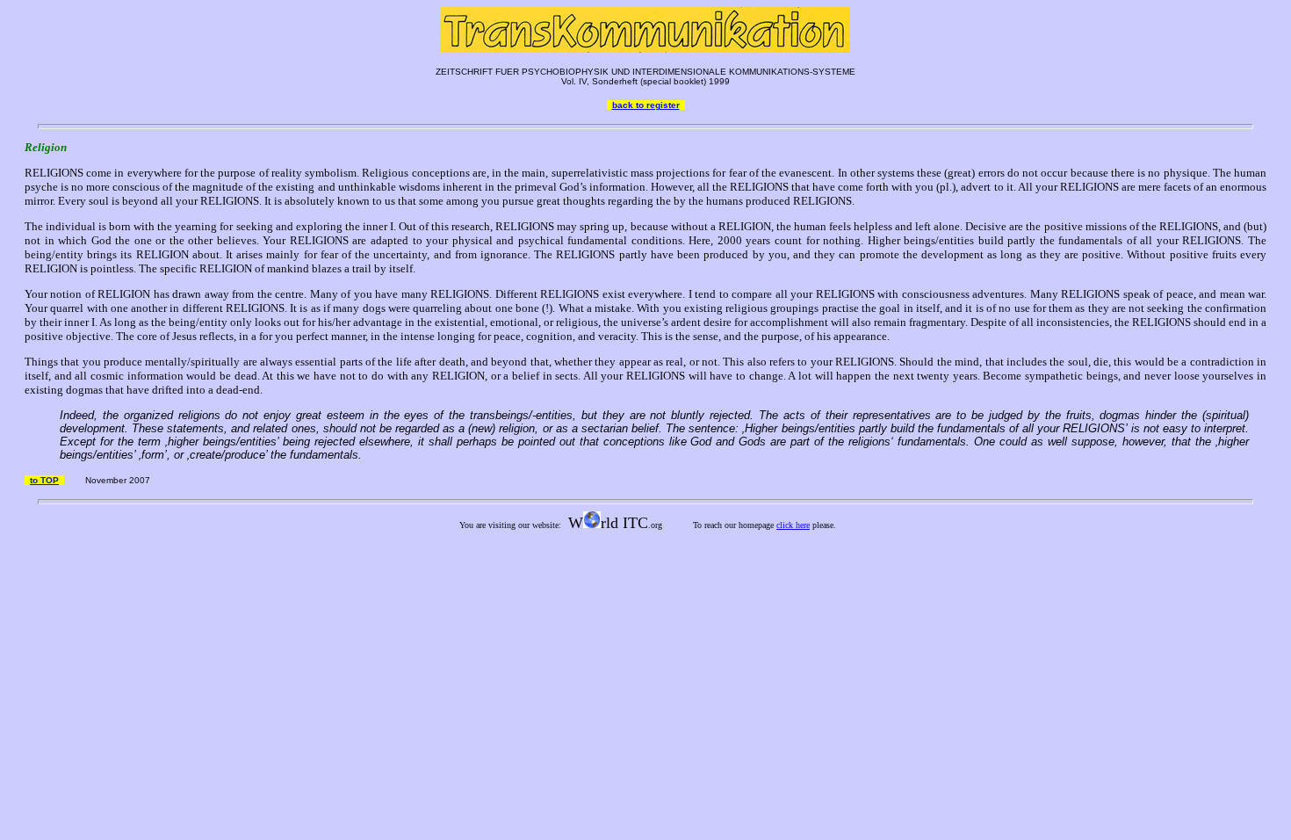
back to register (646, 105)
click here (793, 525)
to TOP (44, 480)
